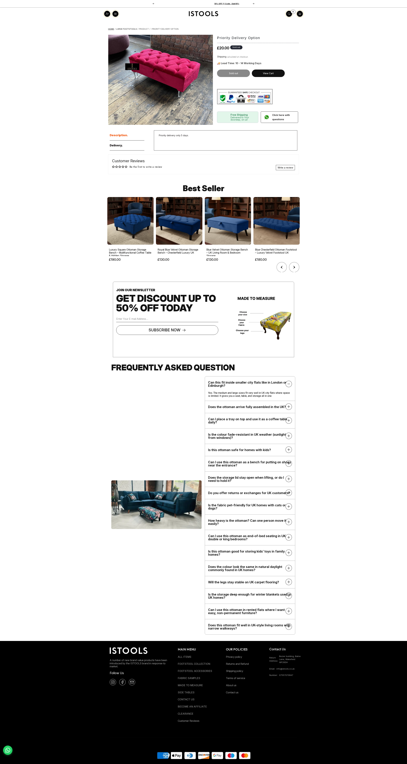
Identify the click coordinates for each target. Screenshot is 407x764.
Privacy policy (234, 656)
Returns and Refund (237, 663)
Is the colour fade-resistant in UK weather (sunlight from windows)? (247, 436)
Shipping (221, 56)
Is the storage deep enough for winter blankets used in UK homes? (249, 596)
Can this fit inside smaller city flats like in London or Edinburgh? (247, 384)
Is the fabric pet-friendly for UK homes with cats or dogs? (247, 506)
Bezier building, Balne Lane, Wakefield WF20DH (290, 659)
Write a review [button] (285, 167)
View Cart (268, 73)
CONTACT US (186, 699)
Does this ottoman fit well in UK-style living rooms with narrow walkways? (249, 626)
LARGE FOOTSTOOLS (126, 29)
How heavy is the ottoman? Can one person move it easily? (247, 522)
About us (231, 685)
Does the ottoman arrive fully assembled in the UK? (247, 407)
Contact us (232, 692)
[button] (253, 3)
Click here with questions (281, 117)
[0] (289, 16)
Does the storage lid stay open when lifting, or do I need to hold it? (246, 479)
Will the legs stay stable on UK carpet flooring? (243, 582)
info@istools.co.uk (285, 668)
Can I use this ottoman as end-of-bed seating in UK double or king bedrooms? (247, 537)
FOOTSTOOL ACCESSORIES (195, 671)
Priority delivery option (165, 29)
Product (144, 29)
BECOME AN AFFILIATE (192, 706)
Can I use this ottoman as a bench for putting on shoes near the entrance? (249, 463)
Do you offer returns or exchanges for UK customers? (249, 493)
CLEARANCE (185, 713)
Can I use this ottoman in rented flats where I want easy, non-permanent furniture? (246, 611)
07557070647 (286, 675)
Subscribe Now (164, 330)
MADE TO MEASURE (190, 685)
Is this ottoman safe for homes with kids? (239, 450)
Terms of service (235, 678)
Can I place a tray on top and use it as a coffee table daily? (247, 420)
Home (111, 29)
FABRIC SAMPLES (189, 678)
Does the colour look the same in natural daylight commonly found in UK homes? (245, 568)
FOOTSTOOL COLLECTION (194, 663)
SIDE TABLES (186, 692)
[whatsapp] (7, 750)
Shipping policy (234, 671)
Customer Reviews (188, 720)
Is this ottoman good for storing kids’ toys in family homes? (246, 553)
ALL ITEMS (184, 656)
